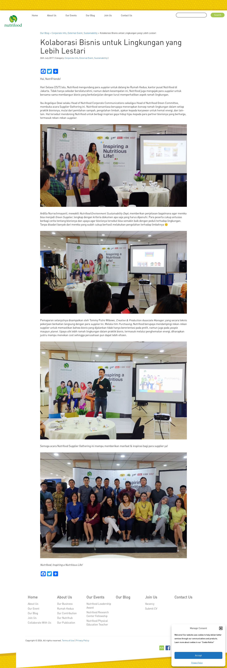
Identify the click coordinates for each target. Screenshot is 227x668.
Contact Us (126, 15)
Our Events (71, 15)
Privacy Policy (197, 663)
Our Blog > (46, 32)
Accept (198, 655)
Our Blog (90, 15)
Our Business (65, 603)
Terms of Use (68, 640)
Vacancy (149, 603)
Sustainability (90, 32)
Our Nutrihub (65, 617)
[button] (220, 628)
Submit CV (151, 608)
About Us (51, 15)
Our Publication (66, 622)
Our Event (33, 608)
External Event (75, 32)
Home (35, 15)
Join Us (108, 15)
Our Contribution (67, 613)
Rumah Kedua (65, 608)
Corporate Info (59, 32)
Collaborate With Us (39, 622)
